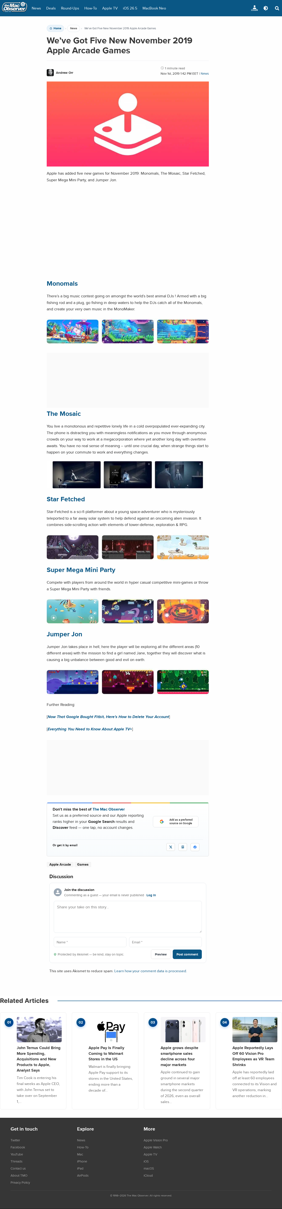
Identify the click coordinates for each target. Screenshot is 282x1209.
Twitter (15, 1140)
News (36, 8)
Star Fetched (66, 499)
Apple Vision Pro (156, 1140)
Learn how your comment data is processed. (150, 971)
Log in (151, 895)
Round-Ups (70, 8)
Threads (16, 1161)
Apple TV (110, 8)
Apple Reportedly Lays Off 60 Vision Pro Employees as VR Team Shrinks (253, 1056)
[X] (170, 847)
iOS (146, 1161)
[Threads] (182, 847)
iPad (80, 1168)
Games (83, 864)
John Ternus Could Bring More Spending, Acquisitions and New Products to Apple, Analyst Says (39, 1059)
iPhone (82, 1161)
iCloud (148, 1175)
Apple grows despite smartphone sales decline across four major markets (179, 1056)
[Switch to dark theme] (265, 8)
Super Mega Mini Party (81, 570)
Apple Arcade (60, 864)
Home (57, 28)
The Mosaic (64, 413)
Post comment (187, 954)
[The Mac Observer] (14, 8)
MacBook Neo (154, 8)
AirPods (83, 1175)
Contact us (18, 1168)
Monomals (62, 283)
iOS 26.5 (130, 8)
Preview (161, 954)
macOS (149, 1168)
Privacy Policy (20, 1182)
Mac (80, 1154)
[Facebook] (195, 847)
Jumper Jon (64, 634)
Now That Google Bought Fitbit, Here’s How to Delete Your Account (108, 717)
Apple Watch (153, 1147)
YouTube (17, 1154)
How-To (90, 8)
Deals (51, 8)
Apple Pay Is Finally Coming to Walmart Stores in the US (106, 1053)
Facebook (18, 1147)
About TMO (19, 1175)
